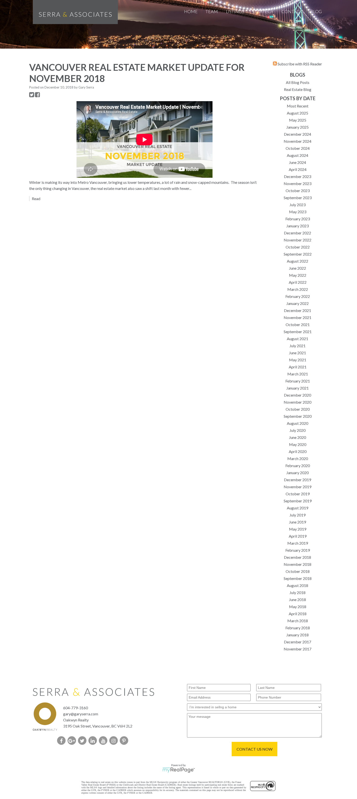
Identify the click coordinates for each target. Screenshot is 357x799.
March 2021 (297, 374)
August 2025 (297, 113)
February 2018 (297, 627)
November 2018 (297, 564)
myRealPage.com (178, 770)
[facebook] (62, 741)
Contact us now (254, 749)
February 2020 (297, 465)
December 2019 (297, 479)
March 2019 (297, 543)
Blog (316, 11)
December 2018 (297, 557)
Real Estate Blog (297, 89)
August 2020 (297, 423)
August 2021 (297, 338)
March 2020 (297, 458)
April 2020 (297, 451)
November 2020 (297, 402)
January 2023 (297, 225)
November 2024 (297, 141)
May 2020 (297, 444)
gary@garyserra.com (80, 713)
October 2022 (298, 247)
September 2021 (298, 331)
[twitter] (83, 741)
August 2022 (297, 261)
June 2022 (297, 268)
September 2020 (298, 416)
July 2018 (297, 592)
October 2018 (298, 571)
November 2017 (297, 649)
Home (191, 11)
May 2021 (297, 359)
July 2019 (297, 515)
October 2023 (298, 190)
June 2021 (297, 352)
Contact (292, 11)
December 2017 (297, 641)
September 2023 (298, 197)
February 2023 (297, 218)
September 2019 (298, 500)
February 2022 (297, 296)
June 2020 (297, 437)
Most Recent (297, 106)
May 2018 (297, 606)
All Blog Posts (297, 82)
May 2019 (297, 529)
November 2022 (297, 240)
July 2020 (297, 430)
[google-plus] (73, 741)
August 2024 (297, 155)
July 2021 (297, 345)
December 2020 (297, 395)
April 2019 (297, 536)
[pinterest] (125, 741)
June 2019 (297, 522)
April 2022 (297, 282)
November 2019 (297, 486)
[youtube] (104, 741)
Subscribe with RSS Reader (299, 64)
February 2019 (297, 550)
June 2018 (297, 599)
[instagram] (114, 741)
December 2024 (297, 134)
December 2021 (297, 310)
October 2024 (298, 148)
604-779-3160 (75, 707)
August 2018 (297, 585)
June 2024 (297, 162)
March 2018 (297, 620)
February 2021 (297, 381)
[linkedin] (93, 741)
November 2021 (297, 317)
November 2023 (297, 183)
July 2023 (297, 204)
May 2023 (297, 211)
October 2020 (298, 409)
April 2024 (297, 169)
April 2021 (297, 366)
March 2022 (297, 289)
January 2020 (297, 472)
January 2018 (297, 634)
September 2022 (298, 254)
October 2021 (298, 324)
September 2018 (298, 578)
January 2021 (297, 388)
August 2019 (297, 508)
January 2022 (297, 303)
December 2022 (297, 233)
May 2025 (297, 120)
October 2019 (298, 493)
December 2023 (297, 176)
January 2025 (297, 127)
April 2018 (297, 613)
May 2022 (297, 275)
